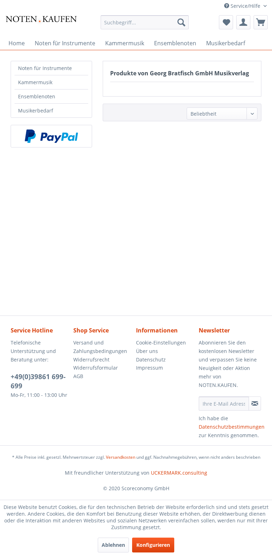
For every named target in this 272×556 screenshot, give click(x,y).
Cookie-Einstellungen (161, 342)
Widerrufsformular (95, 367)
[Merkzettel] (226, 22)
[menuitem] (145, 22)
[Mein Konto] (243, 22)
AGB (78, 376)
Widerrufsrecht (91, 359)
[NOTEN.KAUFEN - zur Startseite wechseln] (41, 24)
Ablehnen (113, 544)
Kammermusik (35, 82)
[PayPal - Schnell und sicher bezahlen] (51, 136)
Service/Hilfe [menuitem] (245, 5)
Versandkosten (120, 457)
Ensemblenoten (36, 96)
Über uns (147, 351)
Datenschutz (151, 359)
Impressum (149, 367)
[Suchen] (181, 22)
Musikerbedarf (35, 110)
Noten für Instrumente (45, 68)
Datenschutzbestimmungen (232, 426)
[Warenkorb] (261, 22)
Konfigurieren (153, 544)
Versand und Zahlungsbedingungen (100, 346)
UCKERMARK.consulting (179, 472)
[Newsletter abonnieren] (255, 403)
